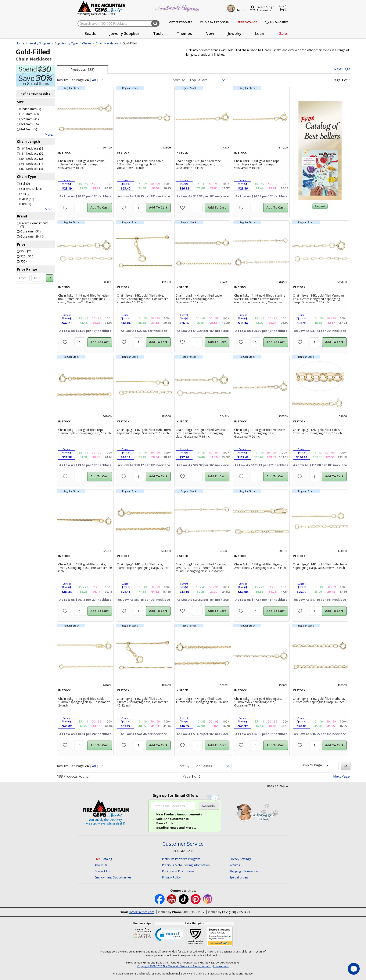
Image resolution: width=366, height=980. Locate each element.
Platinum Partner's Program (181, 859)
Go (49, 278)
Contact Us (102, 871)
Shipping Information (243, 871)
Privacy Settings (240, 859)
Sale (283, 33)
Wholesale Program (215, 22)
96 (101, 80)
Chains (86, 43)
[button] (170, 934)
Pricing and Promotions (178, 871)
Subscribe (208, 806)
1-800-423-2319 (183, 851)
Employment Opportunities (112, 877)
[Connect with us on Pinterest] (196, 899)
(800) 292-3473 (239, 912)
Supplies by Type (66, 43)
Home (20, 43)
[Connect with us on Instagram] (208, 899)
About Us (100, 865)
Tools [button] (158, 33)
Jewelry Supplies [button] (124, 33)
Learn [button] (260, 33)
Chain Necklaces (107, 43)
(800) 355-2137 (193, 912)
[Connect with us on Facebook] (160, 899)
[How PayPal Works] (220, 936)
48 (94, 80)
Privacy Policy (171, 877)
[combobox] (118, 23)
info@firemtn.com (141, 912)
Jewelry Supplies (39, 43)
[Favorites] (65, 207)
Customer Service (183, 844)
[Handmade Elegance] (177, 8)
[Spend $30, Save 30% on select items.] (35, 75)
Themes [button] (184, 33)
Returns (234, 865)
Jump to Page (311, 765)
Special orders (239, 877)
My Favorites (279, 22)
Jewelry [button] (234, 33)
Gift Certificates (180, 22)
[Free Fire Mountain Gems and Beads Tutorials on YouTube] (172, 899)
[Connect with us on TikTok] (184, 899)
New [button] (209, 33)
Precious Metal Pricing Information (186, 865)
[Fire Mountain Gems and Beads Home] (102, 8)
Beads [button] (90, 33)
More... (49, 134)
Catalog (103, 859)
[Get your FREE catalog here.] (320, 150)
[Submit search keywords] (155, 23)
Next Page (342, 69)
